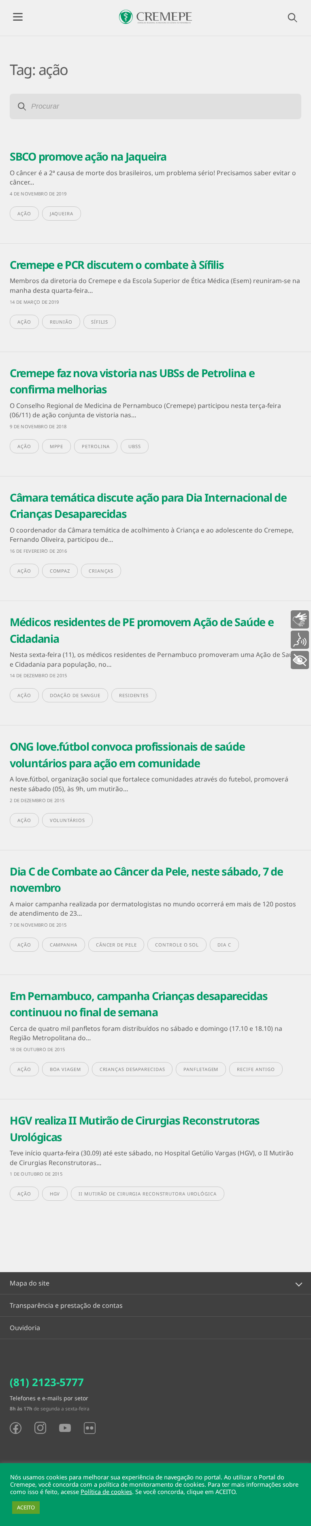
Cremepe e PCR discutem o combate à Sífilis (117, 264)
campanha (63, 945)
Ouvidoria (25, 1327)
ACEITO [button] (26, 1507)
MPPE (57, 446)
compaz (60, 571)
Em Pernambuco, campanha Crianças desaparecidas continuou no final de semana (138, 1004)
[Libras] (300, 619)
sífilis (99, 322)
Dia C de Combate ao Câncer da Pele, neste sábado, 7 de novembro (146, 879)
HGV (55, 1194)
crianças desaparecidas (132, 1069)
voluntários (67, 820)
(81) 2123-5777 (47, 1382)
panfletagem (200, 1069)
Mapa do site (29, 1283)
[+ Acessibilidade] (300, 660)
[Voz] (300, 640)
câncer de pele (116, 945)
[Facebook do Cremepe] (15, 1428)
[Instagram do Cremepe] (40, 1428)
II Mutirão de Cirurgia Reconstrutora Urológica (147, 1194)
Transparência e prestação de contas (66, 1305)
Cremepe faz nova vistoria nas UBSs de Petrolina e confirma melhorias (132, 381)
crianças (101, 571)
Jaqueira (61, 213)
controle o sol (177, 945)
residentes (134, 695)
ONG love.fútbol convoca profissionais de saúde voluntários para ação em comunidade (127, 755)
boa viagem (65, 1069)
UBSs (134, 446)
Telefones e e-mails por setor (49, 1398)
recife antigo (256, 1069)
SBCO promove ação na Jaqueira (88, 156)
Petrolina (96, 446)
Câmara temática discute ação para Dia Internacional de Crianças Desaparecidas (148, 506)
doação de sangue (75, 695)
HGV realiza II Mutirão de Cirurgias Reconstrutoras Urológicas (135, 1128)
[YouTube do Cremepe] (65, 1428)
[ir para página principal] (155, 17)
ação (24, 213)
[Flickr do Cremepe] (90, 1428)
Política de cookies (106, 1491)
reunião (61, 322)
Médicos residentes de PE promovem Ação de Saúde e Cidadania (141, 630)
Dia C (224, 945)
